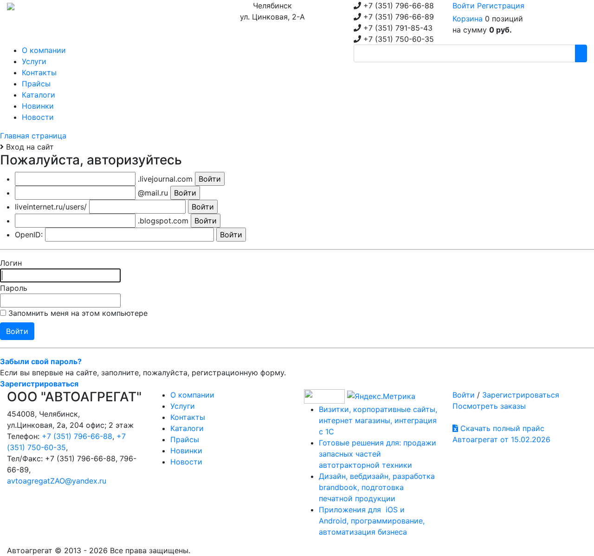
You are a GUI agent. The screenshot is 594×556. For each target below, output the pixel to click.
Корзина (467, 18)
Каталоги (187, 428)
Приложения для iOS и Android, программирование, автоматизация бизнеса (372, 520)
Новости (186, 461)
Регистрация (500, 5)
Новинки (186, 450)
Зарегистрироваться (520, 394)
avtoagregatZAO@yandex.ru (56, 480)
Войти (463, 5)
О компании (192, 394)
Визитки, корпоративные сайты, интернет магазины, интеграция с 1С (378, 420)
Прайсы (184, 439)
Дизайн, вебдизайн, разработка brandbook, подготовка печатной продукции (377, 487)
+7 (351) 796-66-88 (77, 436)
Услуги (182, 406)
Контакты (187, 417)
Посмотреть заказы (489, 406)
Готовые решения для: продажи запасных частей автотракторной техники (377, 454)
